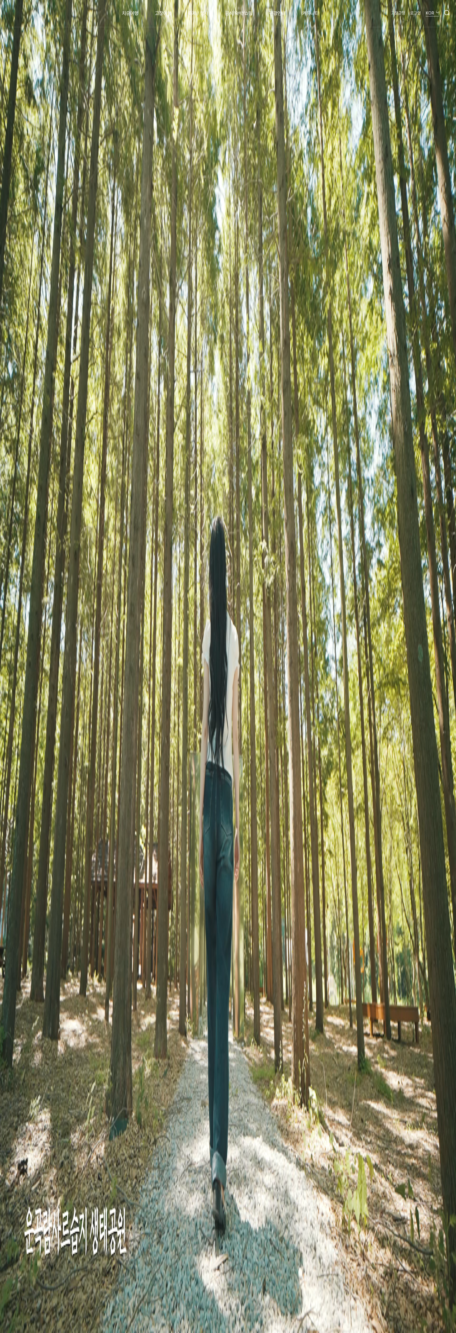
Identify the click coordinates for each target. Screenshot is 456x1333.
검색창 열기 (447, 13)
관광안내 (277, 13)
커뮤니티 (310, 13)
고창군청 (398, 13)
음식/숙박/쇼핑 (238, 13)
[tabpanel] (228, 666)
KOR (430, 13)
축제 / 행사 (198, 13)
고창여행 (163, 13)
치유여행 (130, 13)
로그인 (415, 13)
